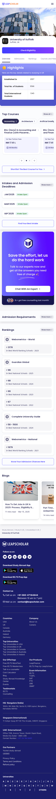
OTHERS (42, 790)
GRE (31, 683)
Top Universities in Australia (14, 652)
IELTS (5, 691)
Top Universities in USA (13, 644)
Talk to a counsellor (11, 669)
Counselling (8, 694)
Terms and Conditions (12, 761)
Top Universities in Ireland (14, 654)
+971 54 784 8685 (24, 738)
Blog (5, 675)
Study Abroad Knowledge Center (14, 680)
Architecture (28, 121)
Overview (6, 58)
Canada (6, 628)
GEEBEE (6, 754)
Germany (7, 637)
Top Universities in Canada (14, 649)
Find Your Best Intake (28, 223)
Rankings (33, 58)
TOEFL (32, 676)
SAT (31, 678)
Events (6, 684)
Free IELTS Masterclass (13, 666)
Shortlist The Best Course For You (26, 169)
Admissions (19, 58)
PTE (31, 681)
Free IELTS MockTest (12, 663)
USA (5, 622)
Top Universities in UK (12, 647)
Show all (47, 114)
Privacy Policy (9, 758)
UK (4, 625)
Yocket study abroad (12, 750)
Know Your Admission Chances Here (28, 461)
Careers (32, 625)
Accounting (10, 121)
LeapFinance (34, 663)
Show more (46, 185)
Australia (6, 631)
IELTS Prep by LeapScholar (41, 666)
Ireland (6, 634)
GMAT (31, 686)
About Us (33, 622)
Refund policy (9, 764)
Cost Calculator (9, 672)
